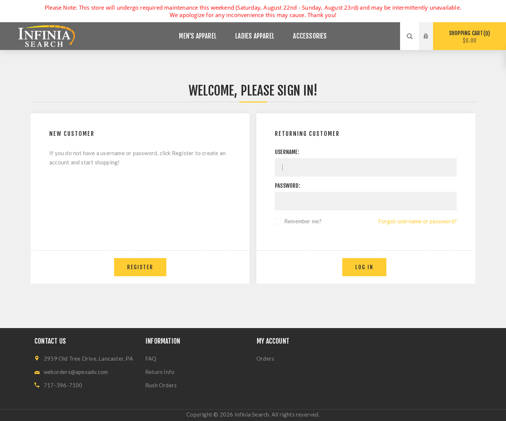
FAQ (151, 358)
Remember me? (303, 221)
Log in (431, 29)
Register (431, 43)
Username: (287, 152)
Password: (287, 185)
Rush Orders (161, 385)
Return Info (159, 371)
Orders (265, 358)
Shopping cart (468, 37)
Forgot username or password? (417, 221)
